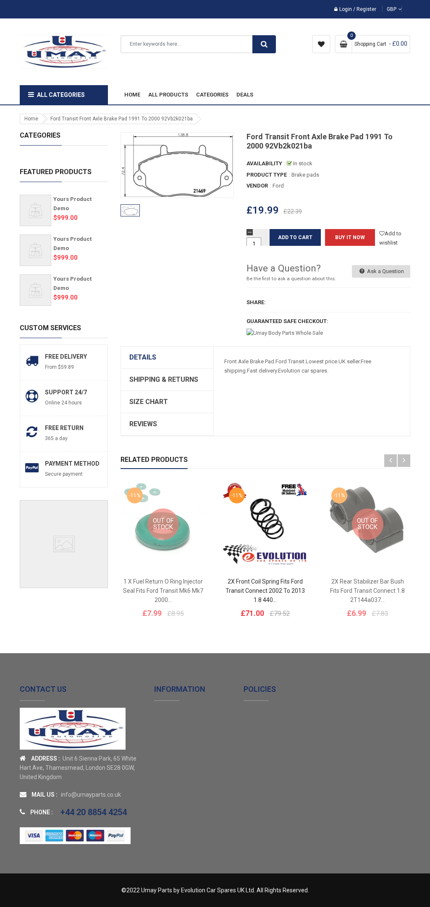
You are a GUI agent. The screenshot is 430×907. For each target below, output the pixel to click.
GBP (405, 9)
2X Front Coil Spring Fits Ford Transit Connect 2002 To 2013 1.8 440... (265, 590)
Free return (64, 428)
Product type (266, 175)
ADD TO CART (294, 881)
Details (142, 357)
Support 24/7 (66, 392)
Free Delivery (66, 356)
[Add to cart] (277, 550)
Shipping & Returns (163, 379)
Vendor (257, 185)
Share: (256, 302)
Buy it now (350, 237)
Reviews (143, 424)
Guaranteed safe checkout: (287, 321)
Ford (278, 185)
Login (345, 9)
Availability (264, 163)
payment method (72, 463)
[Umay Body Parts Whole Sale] (73, 728)
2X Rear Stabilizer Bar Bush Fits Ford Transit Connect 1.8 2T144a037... (367, 590)
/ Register (364, 9)
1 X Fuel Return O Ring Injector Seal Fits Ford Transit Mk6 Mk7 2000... (163, 590)
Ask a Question (385, 271)
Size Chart (148, 402)
